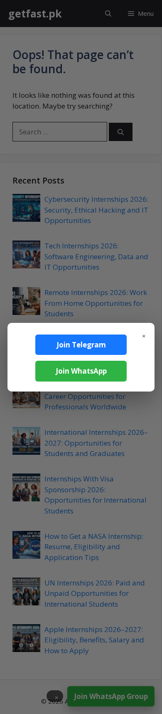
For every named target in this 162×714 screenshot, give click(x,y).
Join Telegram (81, 345)
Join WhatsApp (81, 371)
